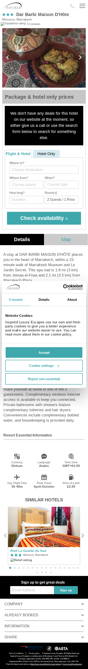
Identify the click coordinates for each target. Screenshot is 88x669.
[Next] (82, 535)
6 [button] (32, 568)
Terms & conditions (16, 653)
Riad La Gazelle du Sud (28, 551)
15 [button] (73, 568)
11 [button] (55, 568)
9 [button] (46, 568)
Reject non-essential (44, 379)
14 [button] (69, 568)
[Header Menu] (82, 6)
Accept (44, 352)
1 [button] (10, 568)
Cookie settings (41, 366)
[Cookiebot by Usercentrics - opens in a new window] (63, 287)
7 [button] (37, 568)
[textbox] (46, 170)
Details (22, 239)
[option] (44, 536)
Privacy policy (34, 653)
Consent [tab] (16, 299)
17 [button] (37, 572)
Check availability (42, 218)
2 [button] (14, 568)
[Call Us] (72, 6)
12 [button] (60, 568)
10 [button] (51, 568)
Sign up (66, 590)
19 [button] (46, 572)
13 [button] (64, 568)
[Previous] (5, 535)
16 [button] (78, 568)
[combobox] (44, 170)
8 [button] (41, 568)
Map (66, 239)
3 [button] (19, 568)
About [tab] (72, 299)
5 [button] (28, 568)
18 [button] (41, 572)
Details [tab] (44, 299)
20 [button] (51, 572)
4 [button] (23, 568)
